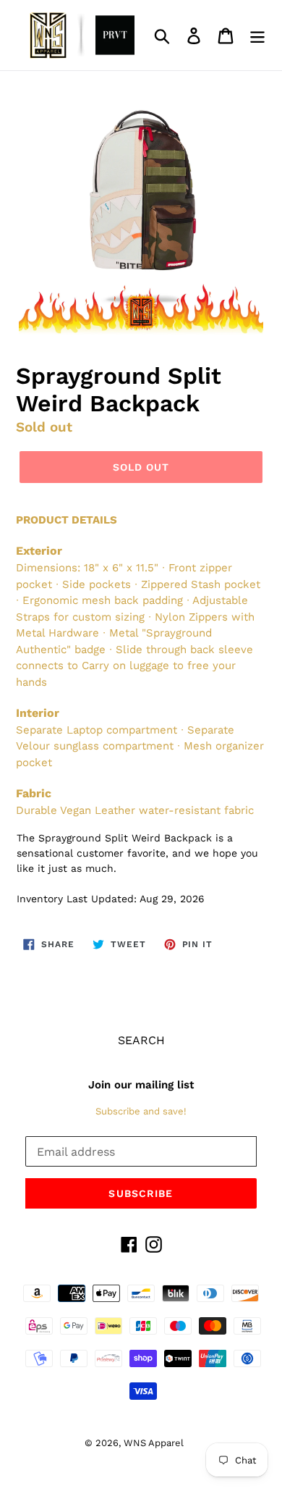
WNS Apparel (154, 1442)
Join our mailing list (141, 1084)
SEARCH (141, 1040)
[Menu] (257, 35)
